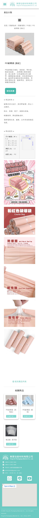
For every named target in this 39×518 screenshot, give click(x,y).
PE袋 (29, 25)
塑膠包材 (12, 25)
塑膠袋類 (21, 25)
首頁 (6, 25)
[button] (4, 4)
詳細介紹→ (11, 416)
